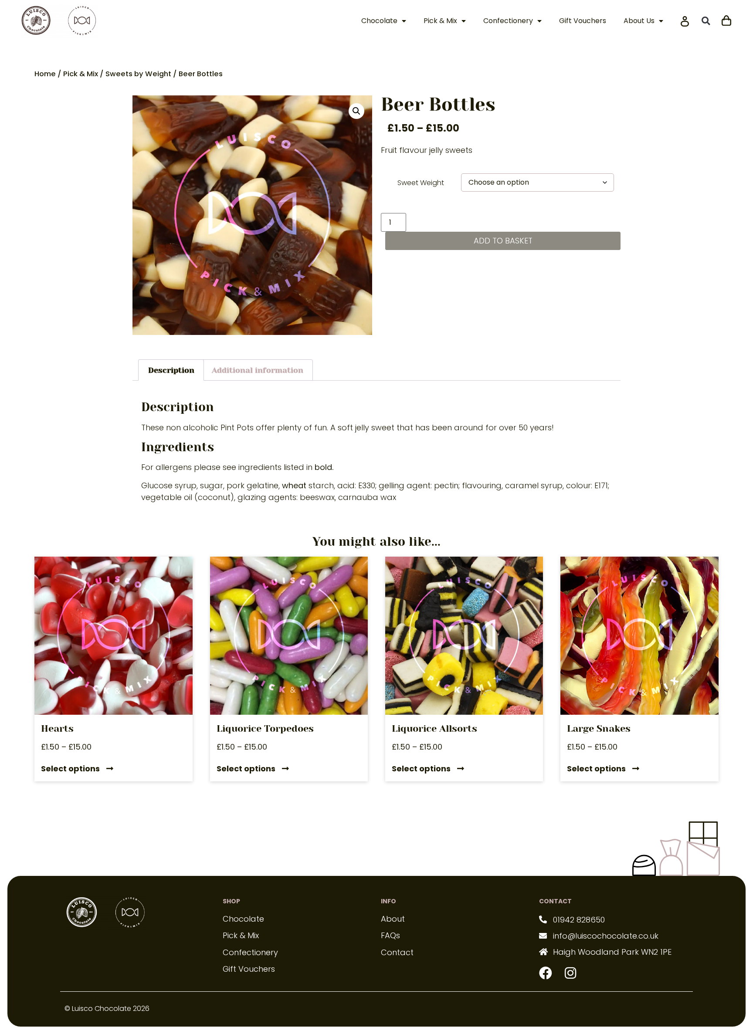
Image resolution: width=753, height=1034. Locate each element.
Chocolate (379, 21)
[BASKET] (726, 19)
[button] (706, 21)
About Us (639, 21)
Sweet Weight (420, 182)
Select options (70, 769)
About (393, 918)
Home (45, 74)
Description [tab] (171, 370)
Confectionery (508, 21)
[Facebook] (545, 973)
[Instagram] (570, 973)
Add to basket (503, 240)
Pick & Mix (440, 21)
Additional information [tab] (257, 370)
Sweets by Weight (138, 74)
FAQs (390, 935)
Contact (397, 952)
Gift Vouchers (582, 21)
